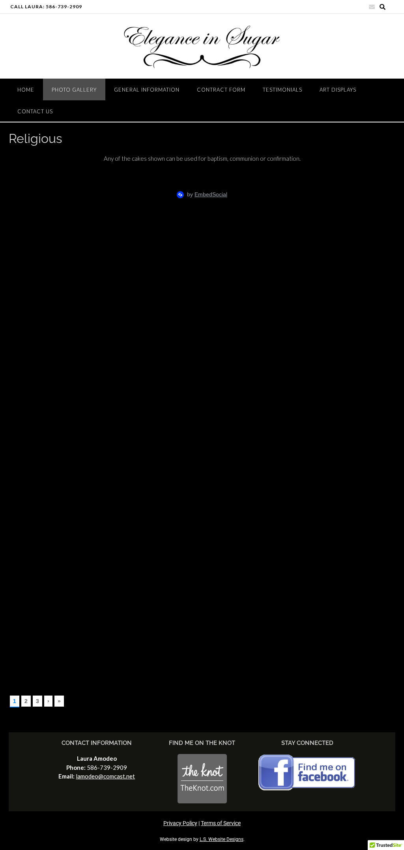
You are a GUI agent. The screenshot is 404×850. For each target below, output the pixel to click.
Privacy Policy (180, 823)
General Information (147, 90)
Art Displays (338, 90)
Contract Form (221, 90)
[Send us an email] (372, 7)
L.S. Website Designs (221, 839)
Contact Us (35, 111)
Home (25, 90)
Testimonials (282, 90)
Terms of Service (221, 823)
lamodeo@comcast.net (105, 776)
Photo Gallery (74, 90)
